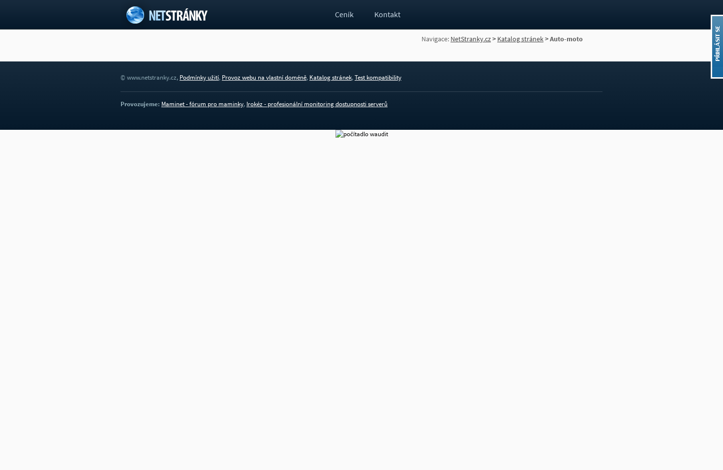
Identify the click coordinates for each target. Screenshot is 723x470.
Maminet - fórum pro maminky (202, 104)
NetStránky (168, 14)
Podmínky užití (199, 77)
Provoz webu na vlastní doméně (264, 77)
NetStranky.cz (471, 38)
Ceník (344, 14)
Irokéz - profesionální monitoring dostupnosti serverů (317, 104)
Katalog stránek (520, 38)
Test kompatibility (378, 77)
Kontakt (387, 14)
